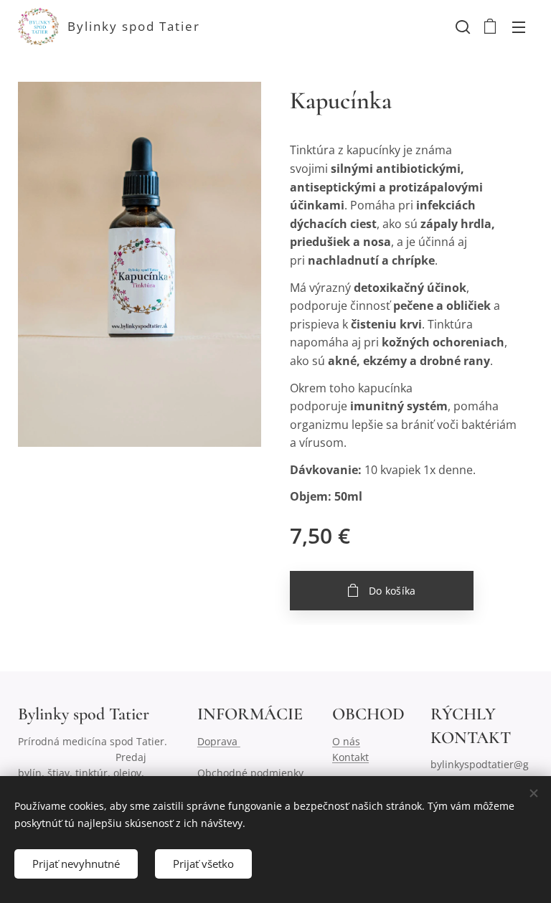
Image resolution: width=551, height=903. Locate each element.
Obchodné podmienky (251, 773)
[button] (461, 26)
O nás (346, 741)
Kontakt (350, 757)
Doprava (218, 741)
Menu (518, 26)
